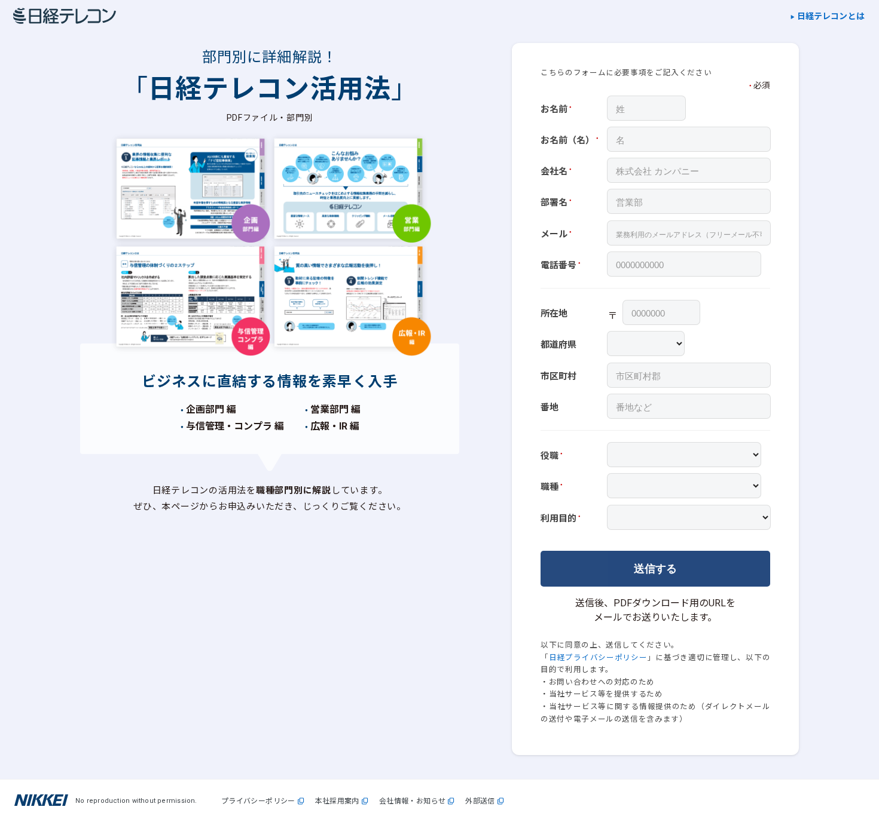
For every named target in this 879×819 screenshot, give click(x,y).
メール (554, 234)
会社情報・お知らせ (412, 801)
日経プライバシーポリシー (598, 657)
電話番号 (558, 265)
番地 (549, 407)
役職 (549, 455)
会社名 (554, 171)
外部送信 (480, 801)
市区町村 (558, 376)
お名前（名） (567, 140)
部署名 (554, 202)
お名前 (554, 109)
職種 (549, 486)
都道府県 (558, 344)
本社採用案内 (337, 801)
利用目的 (558, 518)
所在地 (554, 313)
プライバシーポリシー (258, 801)
